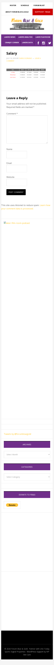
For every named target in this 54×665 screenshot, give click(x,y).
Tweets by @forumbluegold (17, 434)
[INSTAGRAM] (44, 43)
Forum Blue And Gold (27, 24)
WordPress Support (35, 651)
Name (9, 149)
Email (9, 163)
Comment (12, 113)
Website (10, 177)
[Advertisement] (27, 542)
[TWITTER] (50, 43)
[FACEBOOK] (38, 43)
